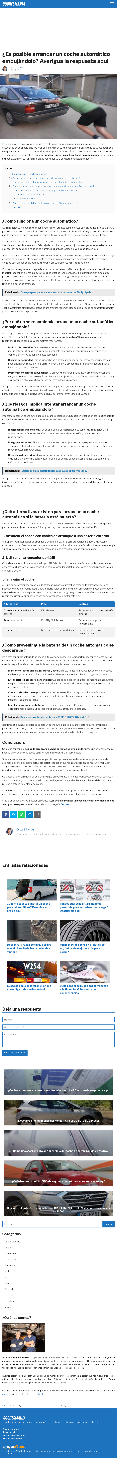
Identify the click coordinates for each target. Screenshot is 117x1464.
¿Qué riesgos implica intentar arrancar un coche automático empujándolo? (47, 182)
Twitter (28, 1394)
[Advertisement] (58, 29)
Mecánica (10, 1265)
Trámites (9, 1301)
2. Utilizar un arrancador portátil (30, 194)
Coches (9, 1247)
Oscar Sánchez (16, 67)
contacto (6, 1394)
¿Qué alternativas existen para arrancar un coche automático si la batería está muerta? (53, 186)
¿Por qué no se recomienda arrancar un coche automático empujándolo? (45, 178)
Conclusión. (17, 207)
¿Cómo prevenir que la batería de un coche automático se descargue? (45, 203)
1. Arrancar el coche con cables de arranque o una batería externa (47, 190)
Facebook (38, 1394)
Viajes (8, 1307)
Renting (9, 1283)
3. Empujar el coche (25, 198)
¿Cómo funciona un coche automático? (29, 174)
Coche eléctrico (13, 1241)
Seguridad (10, 1289)
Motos (8, 1271)
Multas (8, 1277)
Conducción (11, 1259)
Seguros (9, 1295)
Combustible (11, 1253)
